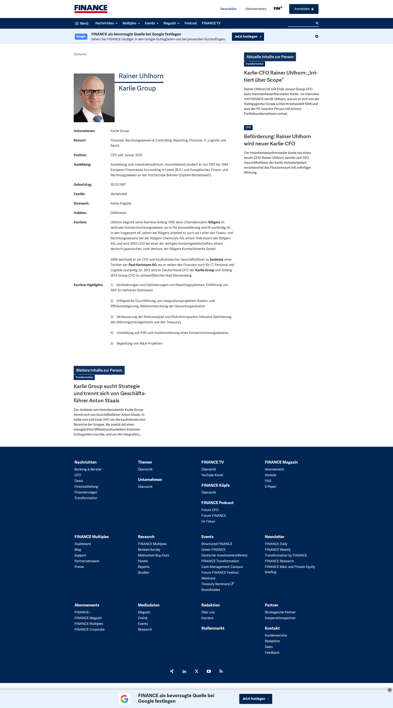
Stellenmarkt (213, 628)
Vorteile (270, 475)
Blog (78, 549)
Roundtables (210, 590)
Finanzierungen (86, 492)
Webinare (208, 578)
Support (80, 555)
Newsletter (228, 9)
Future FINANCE (213, 515)
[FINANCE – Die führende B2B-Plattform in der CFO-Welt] (91, 9)
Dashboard (83, 544)
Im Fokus (208, 521)
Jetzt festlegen (246, 37)
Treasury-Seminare (215, 584)
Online (143, 618)
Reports (144, 567)
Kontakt (272, 628)
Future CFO (210, 510)
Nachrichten (86, 462)
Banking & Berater (88, 469)
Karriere (207, 618)
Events (207, 536)
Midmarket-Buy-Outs (153, 555)
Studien (143, 572)
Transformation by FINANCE (286, 555)
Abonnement (274, 469)
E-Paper (270, 486)
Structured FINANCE (216, 544)
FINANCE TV (212, 462)
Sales (269, 647)
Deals (79, 481)
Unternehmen (150, 479)
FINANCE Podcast (217, 502)
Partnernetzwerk (87, 561)
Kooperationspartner (280, 618)
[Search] (317, 23)
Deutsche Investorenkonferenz (224, 555)
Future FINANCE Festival (220, 572)
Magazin (144, 612)
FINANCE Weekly (278, 549)
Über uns (208, 612)
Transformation (254, 64)
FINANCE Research (279, 561)
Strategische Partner (280, 612)
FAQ (268, 481)
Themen (145, 462)
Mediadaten (148, 605)
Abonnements (255, 9)
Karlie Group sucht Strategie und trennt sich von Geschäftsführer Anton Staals (110, 393)
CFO (248, 127)
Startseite (80, 54)
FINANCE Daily (276, 544)
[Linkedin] (184, 672)
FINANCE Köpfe (215, 485)
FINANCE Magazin (281, 462)
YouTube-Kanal (212, 475)
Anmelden (301, 9)
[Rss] (221, 672)
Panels (143, 561)
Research (146, 536)
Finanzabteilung (86, 486)
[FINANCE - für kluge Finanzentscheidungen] (278, 8)
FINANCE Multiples (92, 536)
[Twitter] (196, 672)
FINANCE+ (82, 612)
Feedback (272, 652)
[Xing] (172, 672)
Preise (79, 567)
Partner (271, 605)
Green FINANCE (213, 549)
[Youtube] (209, 672)
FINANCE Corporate (90, 629)
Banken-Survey (149, 549)
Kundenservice (276, 635)
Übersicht (145, 469)
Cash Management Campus (222, 567)
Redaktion (210, 605)
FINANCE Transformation (220, 561)
